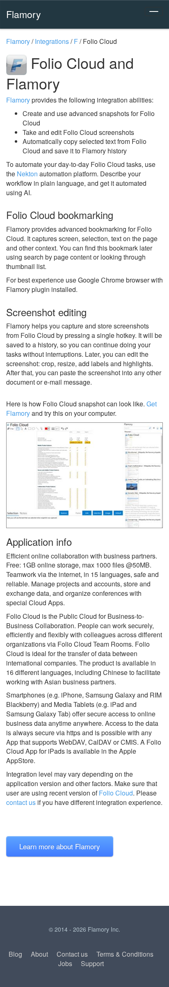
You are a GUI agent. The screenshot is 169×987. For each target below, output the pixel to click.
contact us (21, 802)
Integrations (52, 41)
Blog (15, 954)
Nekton (27, 173)
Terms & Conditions (124, 954)
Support (92, 963)
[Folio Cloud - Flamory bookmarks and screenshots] (84, 475)
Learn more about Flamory (59, 846)
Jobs (65, 963)
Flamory (23, 14)
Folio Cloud (116, 793)
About (39, 954)
